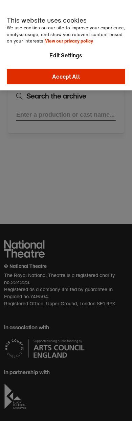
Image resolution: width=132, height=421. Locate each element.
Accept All (66, 77)
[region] (66, 45)
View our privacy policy (69, 41)
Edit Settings (65, 55)
